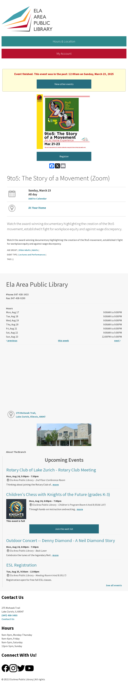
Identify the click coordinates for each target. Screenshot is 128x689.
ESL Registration (21, 565)
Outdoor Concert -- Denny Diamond (60, 540)
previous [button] (12, 340)
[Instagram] (13, 667)
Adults (35, 250)
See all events (114, 585)
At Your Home (37, 208)
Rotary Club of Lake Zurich (51, 470)
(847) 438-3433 (9, 615)
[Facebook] (5, 667)
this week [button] (63, 340)
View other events (64, 84)
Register (64, 156)
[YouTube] (29, 667)
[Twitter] (21, 667)
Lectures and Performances (32, 254)
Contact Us (8, 619)
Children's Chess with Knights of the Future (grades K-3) (58, 494)
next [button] (117, 340)
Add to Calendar (37, 198)
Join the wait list (64, 528)
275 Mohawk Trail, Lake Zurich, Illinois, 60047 (30, 414)
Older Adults (25, 250)
